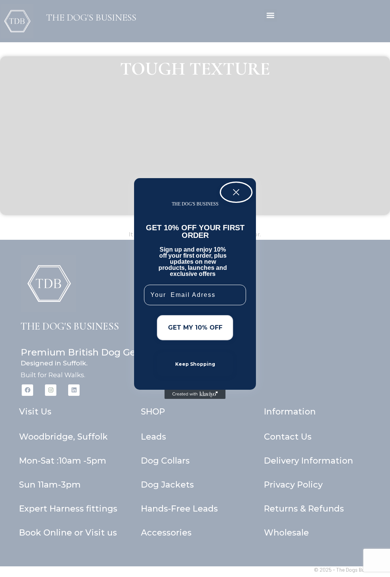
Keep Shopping (195, 364)
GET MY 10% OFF (195, 327)
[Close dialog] (236, 192)
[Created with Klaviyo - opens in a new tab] (195, 394)
